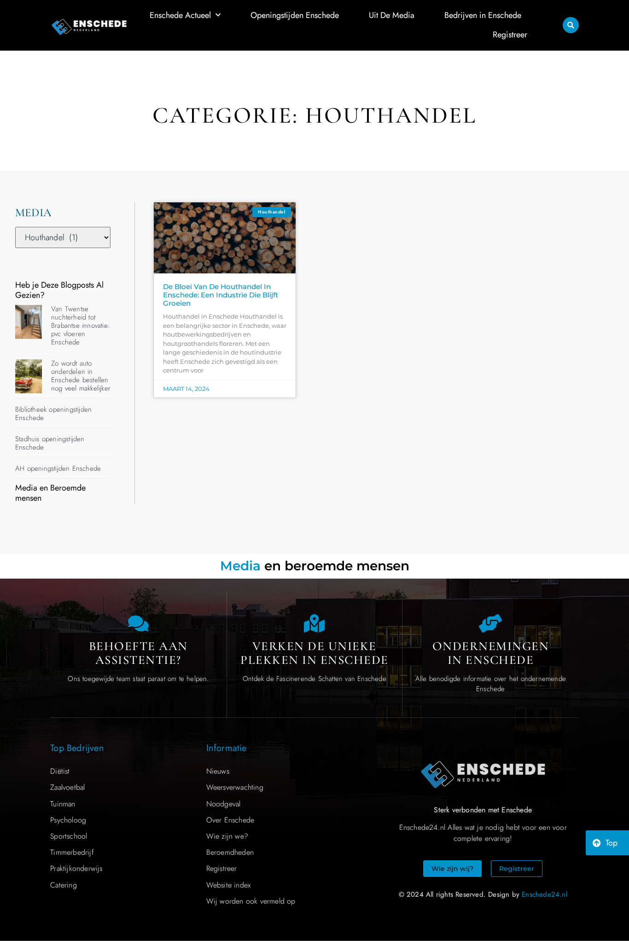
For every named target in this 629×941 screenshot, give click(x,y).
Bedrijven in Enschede (482, 15)
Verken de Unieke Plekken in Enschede (314, 653)
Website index (228, 885)
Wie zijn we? (227, 836)
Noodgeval (223, 804)
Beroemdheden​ (230, 852)
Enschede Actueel (180, 15)
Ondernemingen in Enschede (490, 653)
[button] (571, 25)
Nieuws (217, 771)
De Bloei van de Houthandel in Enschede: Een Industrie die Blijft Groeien (220, 295)
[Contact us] (138, 623)
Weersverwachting (234, 787)
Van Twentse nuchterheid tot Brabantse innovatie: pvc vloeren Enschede (80, 325)
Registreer (510, 35)
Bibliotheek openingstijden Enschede (53, 413)
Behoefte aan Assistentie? (138, 653)
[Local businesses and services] (490, 623)
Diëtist (60, 771)
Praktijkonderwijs (76, 868)
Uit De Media (391, 15)
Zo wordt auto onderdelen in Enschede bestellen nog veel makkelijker (81, 375)
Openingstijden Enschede (294, 15)
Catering (63, 885)
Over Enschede (230, 820)
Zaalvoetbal (67, 787)
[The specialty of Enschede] (314, 623)
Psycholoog (68, 820)
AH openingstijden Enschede (58, 468)
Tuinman (62, 804)
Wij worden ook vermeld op (251, 901)
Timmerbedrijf (72, 852)
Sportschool (68, 836)
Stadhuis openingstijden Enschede (50, 443)
